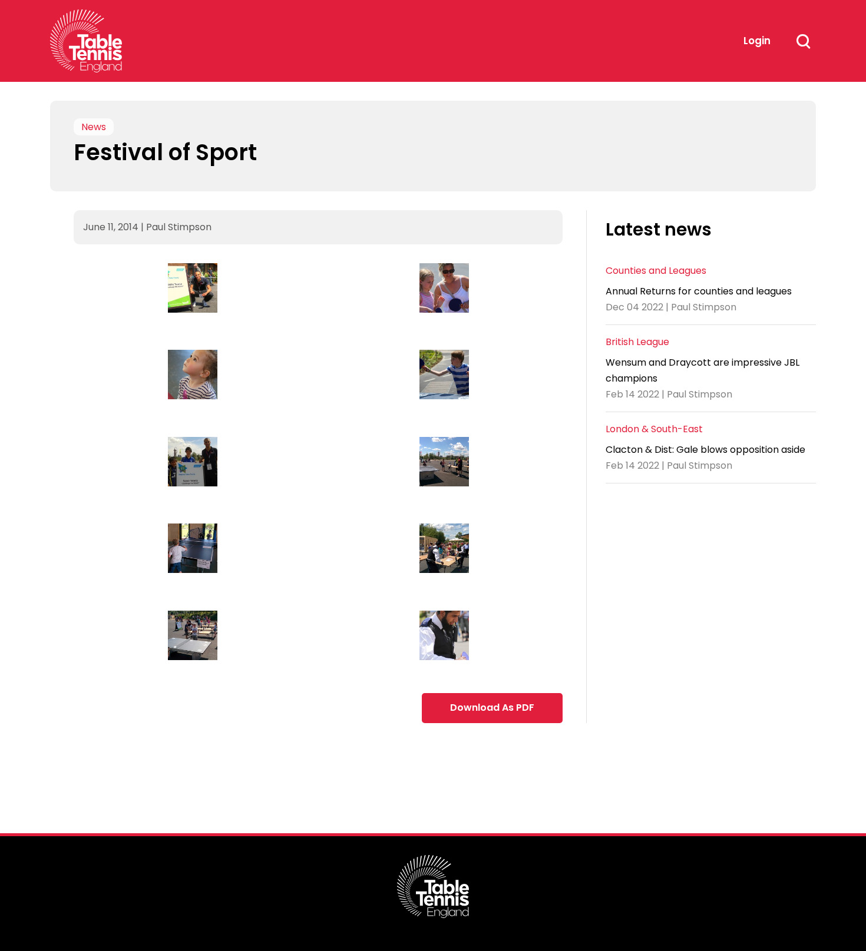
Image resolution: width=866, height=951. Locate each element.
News (93, 127)
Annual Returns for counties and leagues (699, 291)
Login (757, 41)
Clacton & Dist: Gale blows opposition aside (705, 449)
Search (803, 41)
